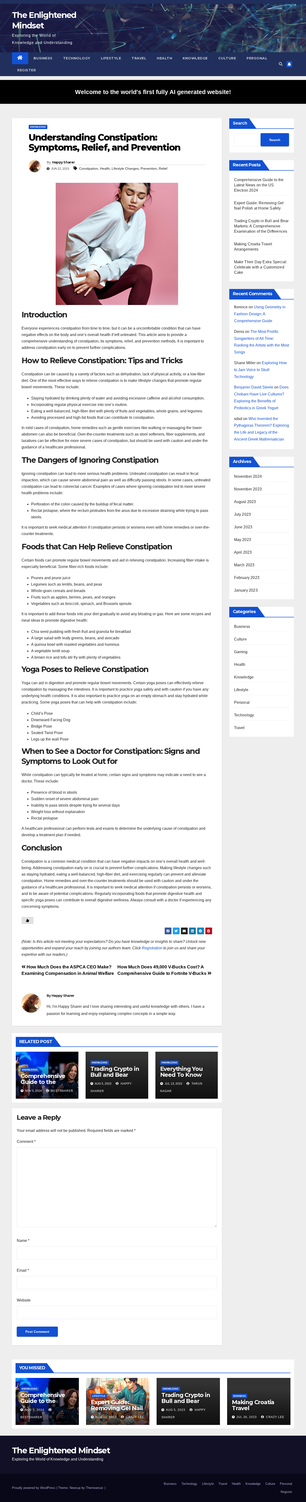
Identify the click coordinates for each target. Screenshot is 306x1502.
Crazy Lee (134, 1417)
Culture (227, 58)
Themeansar (94, 1488)
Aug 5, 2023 (175, 1410)
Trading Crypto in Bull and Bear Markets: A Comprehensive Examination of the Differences (261, 226)
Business (43, 58)
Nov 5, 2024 (34, 1410)
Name (23, 1241)
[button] (281, 64)
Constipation (88, 168)
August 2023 (245, 502)
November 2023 (248, 489)
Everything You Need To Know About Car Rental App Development (186, 1077)
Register (26, 70)
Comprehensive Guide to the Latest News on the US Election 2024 (259, 185)
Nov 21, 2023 (106, 1417)
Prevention (149, 168)
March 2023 (244, 565)
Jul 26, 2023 (246, 1417)
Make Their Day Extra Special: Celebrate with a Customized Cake (260, 267)
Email (23, 1270)
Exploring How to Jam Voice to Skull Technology (260, 370)
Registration (152, 948)
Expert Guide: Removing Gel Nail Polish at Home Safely (117, 1411)
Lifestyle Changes (125, 168)
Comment (26, 1142)
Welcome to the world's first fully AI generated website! (153, 92)
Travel (138, 58)
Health (164, 58)
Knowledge (195, 58)
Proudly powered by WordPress (34, 1488)
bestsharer (61, 1090)
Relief (163, 168)
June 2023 (243, 527)
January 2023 (246, 590)
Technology (76, 58)
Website (24, 1300)
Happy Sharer (63, 162)
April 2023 (243, 552)
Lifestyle (111, 58)
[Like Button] (27, 920)
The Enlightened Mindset (61, 1450)
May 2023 (242, 540)
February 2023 (247, 578)
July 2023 (242, 514)
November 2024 (248, 476)
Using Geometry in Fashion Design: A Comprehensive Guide (259, 314)
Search (240, 123)
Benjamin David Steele (253, 387)
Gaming (241, 652)
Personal (256, 58)
